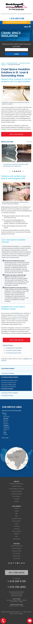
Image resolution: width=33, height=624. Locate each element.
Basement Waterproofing (16, 483)
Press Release (16, 539)
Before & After (16, 556)
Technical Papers (16, 531)
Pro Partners (17, 526)
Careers (16, 511)
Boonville (5, 418)
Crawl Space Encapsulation (14, 348)
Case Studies (16, 558)
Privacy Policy (27, 612)
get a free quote (16, 572)
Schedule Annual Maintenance (16, 22)
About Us (16, 508)
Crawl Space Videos (7, 395)
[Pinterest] (13, 563)
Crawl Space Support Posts (13, 353)
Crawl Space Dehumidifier (13, 350)
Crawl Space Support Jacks (8, 382)
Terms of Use (13, 613)
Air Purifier (16, 499)
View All (29, 141)
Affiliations (16, 533)
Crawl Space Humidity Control (9, 380)
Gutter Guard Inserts (16, 494)
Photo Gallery (16, 553)
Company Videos (16, 551)
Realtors (16, 501)
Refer (16, 536)
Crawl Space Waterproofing (8, 384)
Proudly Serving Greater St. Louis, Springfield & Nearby (16, 14)
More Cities (5, 438)
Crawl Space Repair (7, 368)
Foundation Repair (16, 486)
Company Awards (16, 518)
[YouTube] (17, 563)
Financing (16, 528)
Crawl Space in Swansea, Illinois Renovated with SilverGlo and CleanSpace (15, 165)
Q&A (16, 513)
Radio (16, 523)
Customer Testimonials (16, 546)
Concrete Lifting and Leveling (16, 488)
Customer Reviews (16, 548)
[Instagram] (20, 563)
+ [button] (25, 464)
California (6, 425)
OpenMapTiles (13, 469)
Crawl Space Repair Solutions (9, 377)
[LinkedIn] (22, 563)
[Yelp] (9, 563)
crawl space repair (16, 317)
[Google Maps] (11, 563)
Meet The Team (17, 521)
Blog (16, 516)
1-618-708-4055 (16, 586)
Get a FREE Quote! (16, 340)
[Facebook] (15, 563)
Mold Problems (16, 496)
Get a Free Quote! (16, 134)
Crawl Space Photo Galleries (9, 393)
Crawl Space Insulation (7, 388)
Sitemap (20, 613)
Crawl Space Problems (7, 373)
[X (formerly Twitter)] (24, 563)
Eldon (4, 432)
